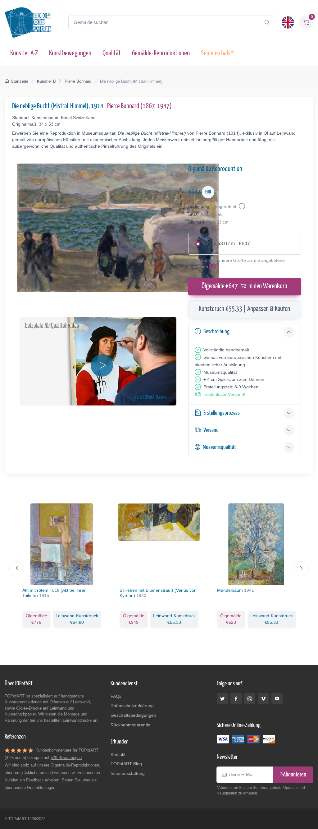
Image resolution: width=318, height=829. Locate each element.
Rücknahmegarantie (130, 724)
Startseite (19, 81)
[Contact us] (213, 266)
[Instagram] (249, 698)
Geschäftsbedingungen (133, 715)
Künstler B (46, 81)
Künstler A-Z (24, 53)
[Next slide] (301, 568)
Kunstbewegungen (70, 53)
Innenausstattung (128, 773)
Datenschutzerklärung (132, 705)
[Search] (266, 22)
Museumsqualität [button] (219, 447)
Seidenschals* (217, 53)
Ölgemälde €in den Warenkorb (244, 286)
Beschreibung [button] (216, 332)
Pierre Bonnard (78, 81)
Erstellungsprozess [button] (221, 413)
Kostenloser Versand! (224, 394)
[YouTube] (277, 698)
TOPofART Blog (126, 763)
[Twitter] (222, 698)
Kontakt (118, 754)
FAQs (116, 696)
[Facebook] (236, 698)
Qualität (111, 53)
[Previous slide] (16, 568)
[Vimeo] (263, 698)
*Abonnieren (293, 775)
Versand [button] (211, 430)
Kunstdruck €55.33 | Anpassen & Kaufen (244, 309)
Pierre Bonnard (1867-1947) (139, 106)
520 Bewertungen (66, 757)
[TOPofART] (28, 22)
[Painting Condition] (241, 206)
